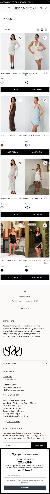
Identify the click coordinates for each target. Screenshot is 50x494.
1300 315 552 (13, 395)
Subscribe (25, 488)
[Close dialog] (48, 450)
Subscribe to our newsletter (16, 2)
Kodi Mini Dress (8, 261)
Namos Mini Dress (9, 73)
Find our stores (9, 379)
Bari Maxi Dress (8, 136)
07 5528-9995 (13, 421)
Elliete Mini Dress (33, 198)
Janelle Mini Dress (31, 74)
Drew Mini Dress (32, 136)
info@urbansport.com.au (13, 390)
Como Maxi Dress (8, 198)
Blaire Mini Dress (33, 261)
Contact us (7, 376)
